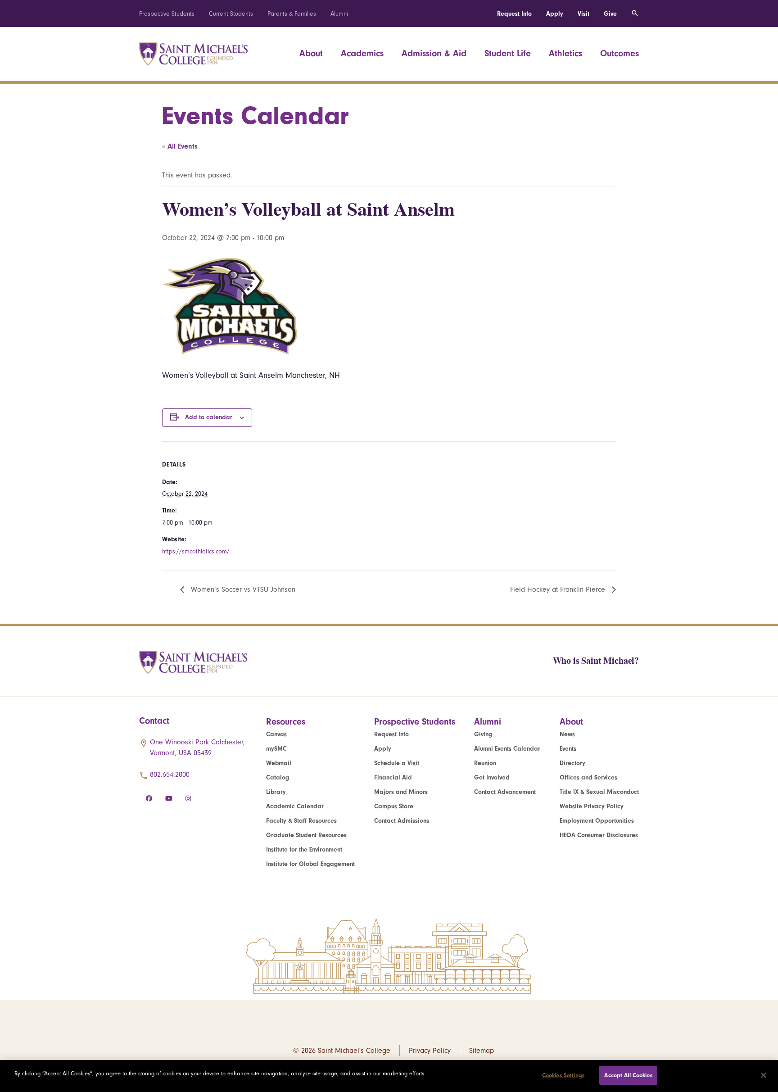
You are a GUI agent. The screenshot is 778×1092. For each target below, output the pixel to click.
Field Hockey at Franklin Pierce (558, 589)
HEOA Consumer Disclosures (599, 835)
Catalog (277, 777)
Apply (554, 14)
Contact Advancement (505, 792)
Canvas (276, 734)
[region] (389, 1076)
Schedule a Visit (396, 763)
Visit (583, 14)
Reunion (485, 763)
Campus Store (393, 806)
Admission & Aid (434, 53)
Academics (362, 53)
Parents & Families (291, 14)
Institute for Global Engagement (310, 864)
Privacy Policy (430, 1051)
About (311, 53)
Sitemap (481, 1051)
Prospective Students (166, 14)
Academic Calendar (295, 806)
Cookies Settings (563, 1075)
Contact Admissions (401, 821)
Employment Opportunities (597, 821)
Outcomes (619, 53)
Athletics (565, 53)
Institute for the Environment (304, 849)
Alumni (339, 14)
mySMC (276, 748)
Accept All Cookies (628, 1075)
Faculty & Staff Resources (301, 821)
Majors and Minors (401, 792)
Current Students (231, 14)
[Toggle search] (635, 13)
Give (610, 14)
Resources (285, 721)
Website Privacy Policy (592, 806)
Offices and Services (588, 777)
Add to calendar (208, 417)
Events (568, 748)
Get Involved (492, 777)
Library (276, 792)
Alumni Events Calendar (507, 748)
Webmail (278, 763)
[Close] (763, 1075)
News (567, 734)
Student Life (507, 53)
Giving (483, 734)
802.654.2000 (170, 774)
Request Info (514, 14)
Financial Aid (393, 777)
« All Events (180, 146)
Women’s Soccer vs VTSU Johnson (242, 589)
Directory (572, 763)
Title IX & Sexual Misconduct (599, 792)
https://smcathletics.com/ (196, 551)
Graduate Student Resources (306, 835)
